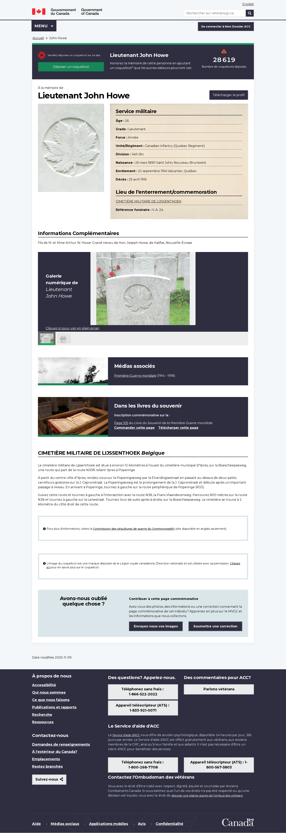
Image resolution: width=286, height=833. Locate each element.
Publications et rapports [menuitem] (54, 707)
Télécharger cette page (178, 428)
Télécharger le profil (229, 95)
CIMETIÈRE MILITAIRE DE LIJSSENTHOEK (148, 201)
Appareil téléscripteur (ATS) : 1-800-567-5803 (218, 764)
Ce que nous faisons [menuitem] (50, 700)
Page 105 (121, 423)
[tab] (46, 338)
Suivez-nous (50, 781)
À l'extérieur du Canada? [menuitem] (54, 752)
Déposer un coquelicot (71, 67)
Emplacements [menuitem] (46, 759)
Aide (36, 824)
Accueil (38, 38)
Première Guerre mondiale (135, 376)
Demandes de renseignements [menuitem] (61, 744)
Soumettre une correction (215, 626)
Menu (45, 26)
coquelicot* (124, 68)
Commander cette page (134, 428)
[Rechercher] (250, 13)
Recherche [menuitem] (42, 715)
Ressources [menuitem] (43, 722)
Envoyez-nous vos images (156, 626)
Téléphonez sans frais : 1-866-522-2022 (143, 691)
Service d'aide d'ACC (126, 735)
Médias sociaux (65, 824)
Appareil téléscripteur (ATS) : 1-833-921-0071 (143, 708)
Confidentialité (169, 824)
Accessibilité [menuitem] (44, 685)
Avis (142, 824)
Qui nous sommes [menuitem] (49, 692)
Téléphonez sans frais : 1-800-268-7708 (143, 764)
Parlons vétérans (219, 689)
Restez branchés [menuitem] (47, 766)
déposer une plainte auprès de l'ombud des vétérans (207, 795)
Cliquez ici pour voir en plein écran (72, 328)
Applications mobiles (108, 824)
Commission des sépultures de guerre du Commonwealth (134, 529)
